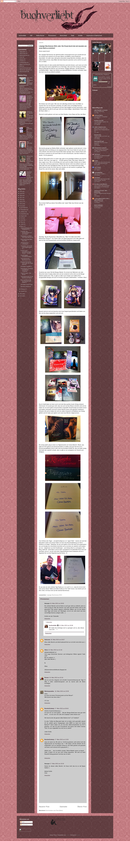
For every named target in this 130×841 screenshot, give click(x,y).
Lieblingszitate (22, 62)
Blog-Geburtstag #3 (29, 129)
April (22, 224)
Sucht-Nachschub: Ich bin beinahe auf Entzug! (27, 277)
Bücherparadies (49, 691)
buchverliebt (22, 35)
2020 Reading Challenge (102, 74)
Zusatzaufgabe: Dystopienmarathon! (26, 256)
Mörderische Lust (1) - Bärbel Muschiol (30, 158)
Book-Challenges (98, 205)
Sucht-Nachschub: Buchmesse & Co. (26, 259)
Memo (20, 66)
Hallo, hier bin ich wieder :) (100, 173)
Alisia (46, 650)
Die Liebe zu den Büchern (100, 184)
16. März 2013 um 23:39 (62, 691)
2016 (21, 199)
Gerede (21, 59)
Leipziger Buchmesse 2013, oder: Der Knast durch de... (27, 263)
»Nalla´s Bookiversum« (100, 127)
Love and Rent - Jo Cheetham (100, 116)
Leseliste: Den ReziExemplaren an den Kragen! (26, 233)
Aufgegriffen (22, 51)
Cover (20, 57)
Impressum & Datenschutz (94, 35)
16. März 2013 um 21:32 (55, 650)
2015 (21, 201)
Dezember (23, 207)
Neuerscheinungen (24, 68)
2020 (21, 191)
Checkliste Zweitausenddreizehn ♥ (30, 97)
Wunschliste (63, 35)
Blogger (78, 835)
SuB (31, 35)
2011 (21, 296)
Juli (22, 218)
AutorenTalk (22, 53)
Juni (22, 220)
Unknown (47, 639)
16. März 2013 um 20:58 (66, 625)
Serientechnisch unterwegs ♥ (25, 243)
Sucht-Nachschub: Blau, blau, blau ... (26, 240)
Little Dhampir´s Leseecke (101, 110)
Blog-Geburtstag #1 (29, 143)
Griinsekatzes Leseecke (100, 147)
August (23, 216)
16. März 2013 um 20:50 (57, 603)
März (22, 226)
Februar (23, 289)
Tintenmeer (97, 154)
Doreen (71, 587)
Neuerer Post (44, 807)
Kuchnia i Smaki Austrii (99, 111)
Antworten (47, 618)
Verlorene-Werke (98, 115)
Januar (23, 291)
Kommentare (24, 824)
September (24, 213)
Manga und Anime (23, 64)
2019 (21, 193)
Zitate (72, 35)
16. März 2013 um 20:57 (58, 639)
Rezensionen (52, 35)
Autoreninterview (23, 55)
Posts (22, 822)
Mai (22, 222)
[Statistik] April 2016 (98, 206)
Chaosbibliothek (98, 172)
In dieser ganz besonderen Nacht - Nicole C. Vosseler (26, 252)
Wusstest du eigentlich (24, 69)
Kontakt (80, 35)
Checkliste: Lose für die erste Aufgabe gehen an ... (26, 247)
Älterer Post (82, 807)
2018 (21, 195)
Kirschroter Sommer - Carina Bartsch (29, 173)
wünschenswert (23, 71)
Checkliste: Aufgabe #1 (26, 266)
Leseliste (21, 60)
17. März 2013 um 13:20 (61, 739)
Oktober (23, 211)
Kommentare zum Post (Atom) (54, 810)
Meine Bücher (40, 35)
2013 (21, 206)
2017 (21, 197)
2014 (21, 203)
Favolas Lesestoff (98, 120)
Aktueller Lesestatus (98, 201)
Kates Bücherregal (99, 141)
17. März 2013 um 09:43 (61, 708)
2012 (21, 293)
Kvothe (96, 160)
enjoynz (68, 835)
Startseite (63, 807)
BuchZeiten (97, 177)
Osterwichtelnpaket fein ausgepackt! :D (26, 228)
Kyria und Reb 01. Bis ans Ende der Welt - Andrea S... (26, 281)
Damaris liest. (97, 134)
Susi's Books (97, 167)
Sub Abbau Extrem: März (27, 284)
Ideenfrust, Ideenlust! (26, 286)
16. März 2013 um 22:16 (56, 677)
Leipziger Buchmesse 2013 (54, 595)
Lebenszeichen (97, 168)
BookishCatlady (49, 708)
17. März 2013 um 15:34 (57, 763)
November (23, 209)
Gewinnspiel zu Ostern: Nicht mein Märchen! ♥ (27, 236)
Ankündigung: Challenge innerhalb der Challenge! (27, 270)
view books (109, 86)
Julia (65, 587)
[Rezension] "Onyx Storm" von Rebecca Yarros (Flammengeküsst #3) (101, 130)
